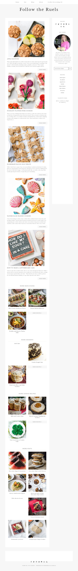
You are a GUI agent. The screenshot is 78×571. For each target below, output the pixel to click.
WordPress (46, 565)
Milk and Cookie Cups (17, 416)
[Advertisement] (62, 129)
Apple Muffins (13, 59)
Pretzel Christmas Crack (37, 517)
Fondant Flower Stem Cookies (20, 110)
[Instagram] (64, 24)
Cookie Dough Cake (37, 362)
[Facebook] (56, 24)
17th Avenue (31, 565)
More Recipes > (37, 313)
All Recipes (62, 77)
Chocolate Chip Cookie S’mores (37, 471)
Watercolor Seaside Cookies (19, 216)
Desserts (62, 90)
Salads (62, 84)
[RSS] (64, 26)
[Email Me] (61, 26)
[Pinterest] (61, 24)
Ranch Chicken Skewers (37, 308)
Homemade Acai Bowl (17, 539)
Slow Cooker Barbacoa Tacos (17, 308)
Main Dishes (62, 86)
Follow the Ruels (39, 9)
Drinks (62, 92)
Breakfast (62, 79)
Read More (42, 69)
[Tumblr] (69, 24)
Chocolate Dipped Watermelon (17, 471)
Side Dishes (62, 88)
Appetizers (62, 81)
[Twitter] (58, 24)
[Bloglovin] (66, 24)
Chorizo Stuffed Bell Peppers (17, 493)
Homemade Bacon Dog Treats (19, 164)
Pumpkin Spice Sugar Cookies (37, 539)
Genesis (53, 565)
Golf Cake (17, 343)
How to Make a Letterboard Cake (21, 268)
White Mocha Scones (17, 498)
